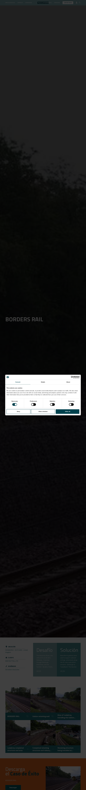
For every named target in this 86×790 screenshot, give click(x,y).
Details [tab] (43, 382)
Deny (18, 411)
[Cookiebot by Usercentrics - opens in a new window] (72, 377)
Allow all (67, 411)
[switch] (33, 404)
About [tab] (68, 382)
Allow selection (43, 411)
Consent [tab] (17, 382)
